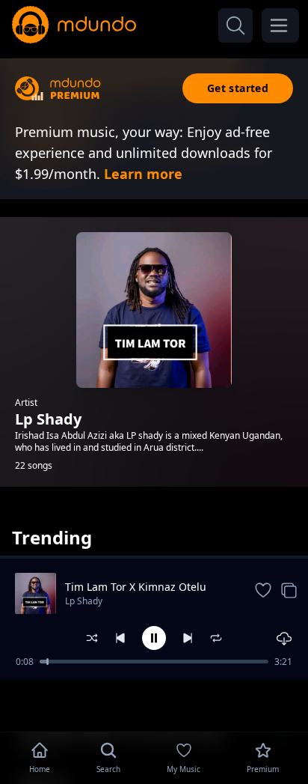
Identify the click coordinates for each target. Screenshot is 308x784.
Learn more (143, 174)
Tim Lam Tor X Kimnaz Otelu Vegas (135, 587)
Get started (237, 88)
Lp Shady (83, 601)
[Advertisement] (154, 704)
